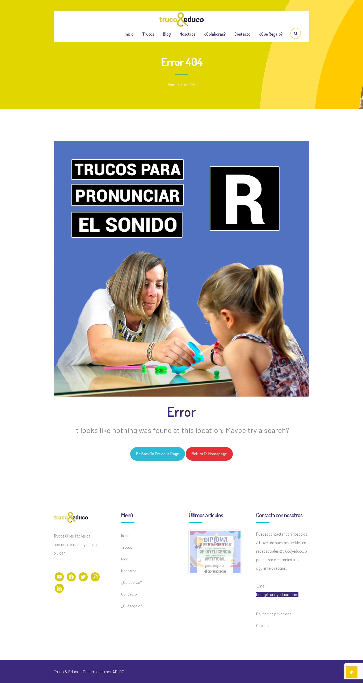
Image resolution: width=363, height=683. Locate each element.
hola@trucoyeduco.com (277, 594)
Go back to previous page (157, 453)
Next (248, 548)
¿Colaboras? (215, 34)
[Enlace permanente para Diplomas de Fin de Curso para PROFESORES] (215, 549)
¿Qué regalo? (270, 34)
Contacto (242, 34)
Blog (167, 34)
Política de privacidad (274, 613)
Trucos (148, 34)
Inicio (129, 34)
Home (172, 84)
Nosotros (187, 34)
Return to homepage (209, 453)
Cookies (262, 625)
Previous (181, 548)
